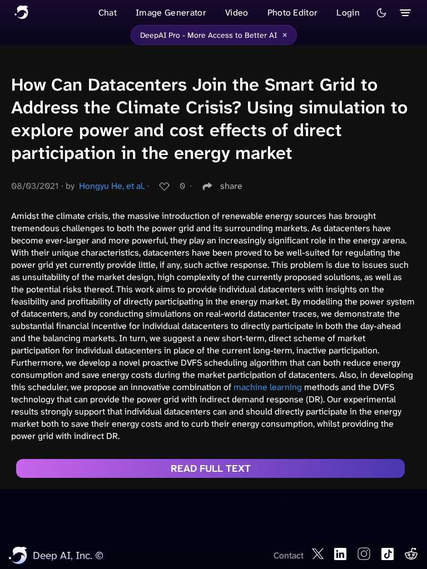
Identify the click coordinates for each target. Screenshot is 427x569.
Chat (107, 12)
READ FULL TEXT (211, 468)
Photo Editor (292, 12)
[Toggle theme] (381, 13)
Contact (289, 555)
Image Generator (171, 12)
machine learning (268, 387)
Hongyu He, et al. (112, 186)
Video (237, 12)
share (231, 186)
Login (348, 12)
